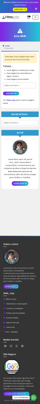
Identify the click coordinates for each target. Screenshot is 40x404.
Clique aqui (10, 100)
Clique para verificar (15, 394)
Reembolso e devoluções (17, 304)
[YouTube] (5, 346)
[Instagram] (11, 346)
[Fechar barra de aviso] (36, 8)
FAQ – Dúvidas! (12, 332)
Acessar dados (12, 318)
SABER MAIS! (19, 9)
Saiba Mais (18, 183)
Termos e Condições (14, 308)
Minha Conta (11, 299)
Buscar (10, 93)
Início (7, 46)
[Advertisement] (20, 212)
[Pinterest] (22, 346)
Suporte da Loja (12, 322)
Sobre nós (10, 327)
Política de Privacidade (15, 313)
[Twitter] (17, 346)
